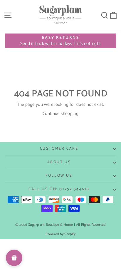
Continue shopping (60, 113)
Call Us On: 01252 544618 (58, 189)
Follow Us (59, 176)
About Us (59, 162)
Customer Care (59, 149)
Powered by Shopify (60, 234)
